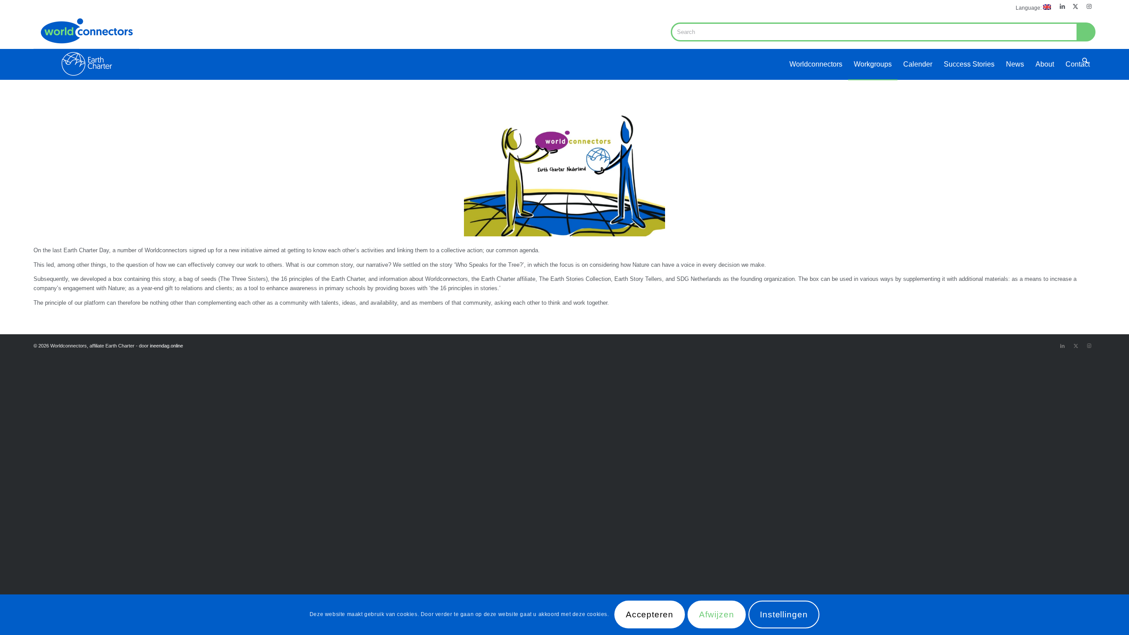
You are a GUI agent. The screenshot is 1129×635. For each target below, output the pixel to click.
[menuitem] (1031, 7)
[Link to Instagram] (1088, 6)
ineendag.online (166, 345)
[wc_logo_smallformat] (86, 47)
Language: (1029, 8)
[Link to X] (1075, 6)
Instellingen (784, 615)
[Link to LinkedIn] (1062, 6)
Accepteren (650, 615)
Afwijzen (716, 615)
